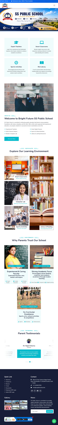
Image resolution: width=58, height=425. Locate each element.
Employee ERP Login (11, 390)
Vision (7, 386)
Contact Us (8, 381)
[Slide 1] (24, 29)
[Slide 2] (26, 29)
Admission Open (20, 266)
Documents (8, 388)
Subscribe (49, 411)
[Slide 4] (31, 29)
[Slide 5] (34, 29)
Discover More (11, 139)
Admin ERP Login (10, 392)
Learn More (11, 266)
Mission (8, 384)
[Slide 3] (29, 29)
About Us (8, 379)
